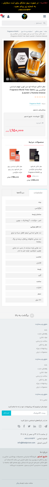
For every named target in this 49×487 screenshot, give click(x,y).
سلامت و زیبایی (41, 341)
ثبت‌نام (6, 413)
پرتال (18, 483)
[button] (4, 16)
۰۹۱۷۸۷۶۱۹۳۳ (29, 438)
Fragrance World (35, 104)
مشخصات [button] (38, 192)
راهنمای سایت (42, 334)
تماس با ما (43, 400)
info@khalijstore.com (26, 443)
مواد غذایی (43, 337)
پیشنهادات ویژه (41, 348)
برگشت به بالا (22, 315)
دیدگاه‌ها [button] (20, 192)
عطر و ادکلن (43, 345)
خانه (45, 330)
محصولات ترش (41, 352)
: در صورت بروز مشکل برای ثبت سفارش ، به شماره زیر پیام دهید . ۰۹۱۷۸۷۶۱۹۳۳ (24, 6)
